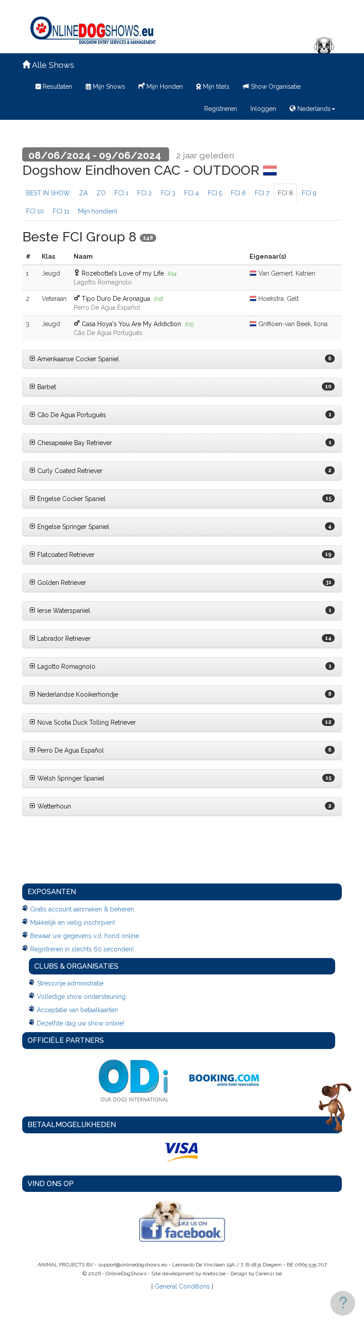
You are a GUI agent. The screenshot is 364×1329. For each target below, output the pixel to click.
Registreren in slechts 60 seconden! (82, 949)
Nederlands (313, 108)
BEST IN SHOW (48, 193)
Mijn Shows (108, 86)
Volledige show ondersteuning (81, 996)
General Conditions (182, 1286)
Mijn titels (215, 86)
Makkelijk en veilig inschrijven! (72, 922)
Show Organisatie (275, 86)
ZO (101, 193)
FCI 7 (262, 193)
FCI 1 (121, 193)
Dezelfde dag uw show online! (80, 1023)
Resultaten (56, 86)
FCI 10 (35, 211)
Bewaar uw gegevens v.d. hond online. (85, 935)
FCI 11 (61, 211)
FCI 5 (215, 193)
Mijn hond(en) (97, 211)
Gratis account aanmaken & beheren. (82, 909)
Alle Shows (52, 65)
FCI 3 (168, 193)
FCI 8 (285, 193)
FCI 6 (238, 193)
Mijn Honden (164, 86)
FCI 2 (144, 193)
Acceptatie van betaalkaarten (77, 1010)
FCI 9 (309, 193)
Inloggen (263, 108)
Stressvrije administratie (70, 983)
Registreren (220, 108)
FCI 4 (191, 193)
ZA (83, 193)
